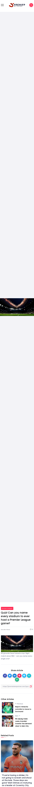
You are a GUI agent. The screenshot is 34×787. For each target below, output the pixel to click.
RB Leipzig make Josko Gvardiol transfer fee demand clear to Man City (23, 722)
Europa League (7, 608)
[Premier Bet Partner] (17, 5)
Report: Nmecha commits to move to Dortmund (23, 709)
